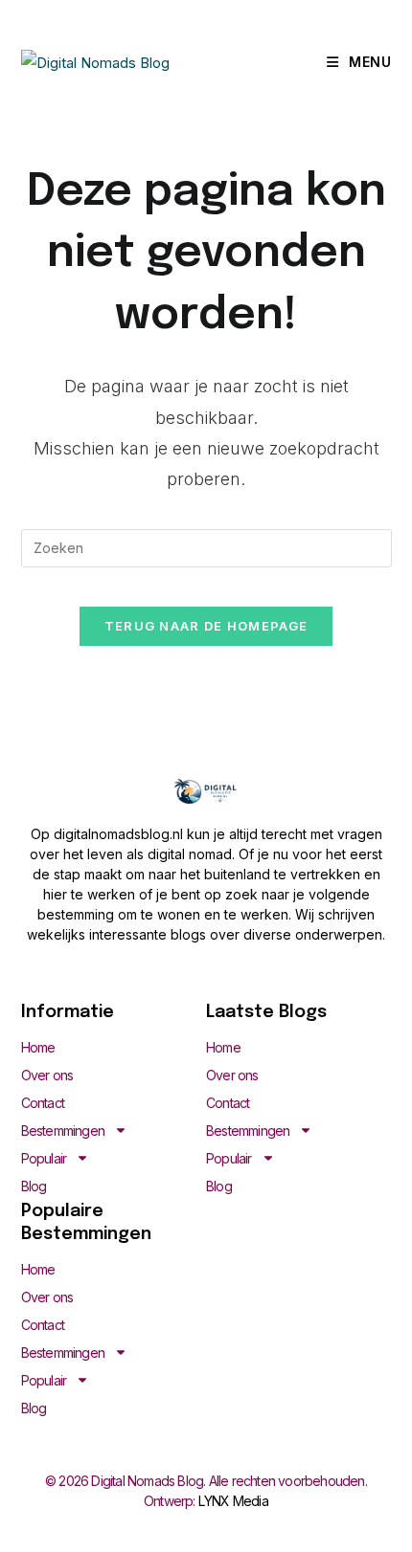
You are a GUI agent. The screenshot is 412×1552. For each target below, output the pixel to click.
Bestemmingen (62, 1130)
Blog (34, 1186)
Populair (44, 1158)
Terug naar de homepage (206, 625)
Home (38, 1047)
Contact (42, 1103)
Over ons (47, 1075)
